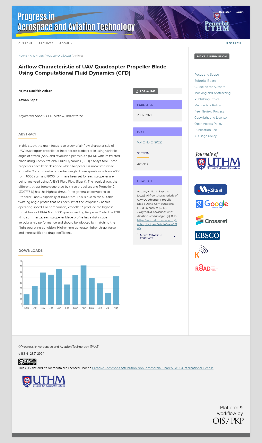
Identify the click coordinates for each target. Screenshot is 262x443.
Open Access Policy (208, 124)
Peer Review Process (209, 111)
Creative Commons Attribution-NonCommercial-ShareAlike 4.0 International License (152, 368)
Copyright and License (210, 117)
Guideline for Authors (209, 87)
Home (22, 55)
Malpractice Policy (207, 105)
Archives (45, 43)
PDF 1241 (147, 91)
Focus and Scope (206, 74)
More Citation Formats (151, 236)
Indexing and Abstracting (212, 93)
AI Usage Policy (205, 136)
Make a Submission (212, 56)
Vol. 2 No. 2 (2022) (58, 55)
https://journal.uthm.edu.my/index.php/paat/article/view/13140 (157, 224)
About (64, 43)
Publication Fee (205, 130)
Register (225, 12)
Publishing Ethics (206, 99)
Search (234, 43)
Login (240, 12)
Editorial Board (205, 81)
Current (25, 43)
